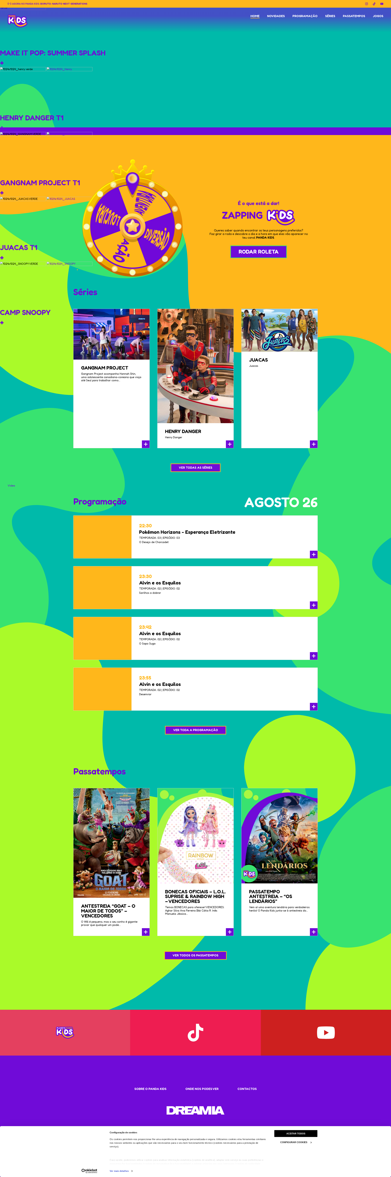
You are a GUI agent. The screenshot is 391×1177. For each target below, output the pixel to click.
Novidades (276, 16)
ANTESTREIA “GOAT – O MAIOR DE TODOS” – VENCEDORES (108, 911)
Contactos (247, 1089)
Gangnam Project (104, 368)
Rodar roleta (259, 251)
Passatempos (354, 16)
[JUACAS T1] (69, 219)
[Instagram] (366, 3)
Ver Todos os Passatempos (195, 955)
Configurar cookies (294, 1142)
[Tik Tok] (374, 3)
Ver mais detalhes (119, 1171)
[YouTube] (381, 3)
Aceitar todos (295, 1133)
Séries (330, 16)
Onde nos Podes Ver (202, 1089)
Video (11, 485)
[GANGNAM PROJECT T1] (69, 154)
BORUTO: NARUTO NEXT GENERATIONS (63, 3)
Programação (305, 16)
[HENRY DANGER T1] (69, 89)
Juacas (258, 360)
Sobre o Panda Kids (150, 1089)
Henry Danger (183, 431)
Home (254, 16)
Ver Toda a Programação (195, 730)
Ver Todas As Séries (195, 467)
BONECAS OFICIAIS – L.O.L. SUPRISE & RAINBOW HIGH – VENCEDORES (195, 896)
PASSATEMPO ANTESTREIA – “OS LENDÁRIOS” (270, 896)
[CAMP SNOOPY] (69, 284)
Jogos (378, 16)
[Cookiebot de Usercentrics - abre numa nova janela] (89, 1171)
